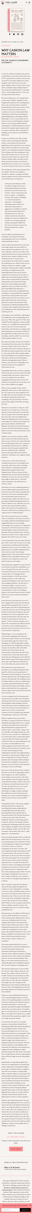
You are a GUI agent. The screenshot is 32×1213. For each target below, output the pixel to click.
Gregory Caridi (11, 57)
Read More (16, 1149)
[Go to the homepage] (9, 2)
